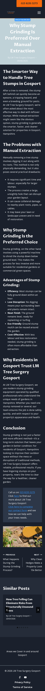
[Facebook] (19, 677)
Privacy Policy (22, 682)
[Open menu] (39, 12)
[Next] (38, 610)
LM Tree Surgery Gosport (22, 57)
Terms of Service (22, 687)
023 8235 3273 (29, 3)
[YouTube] (25, 677)
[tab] (17, 627)
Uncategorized (22, 20)
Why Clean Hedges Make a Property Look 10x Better (34, 563)
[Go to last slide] (7, 610)
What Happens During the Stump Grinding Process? (11, 563)
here (16, 495)
